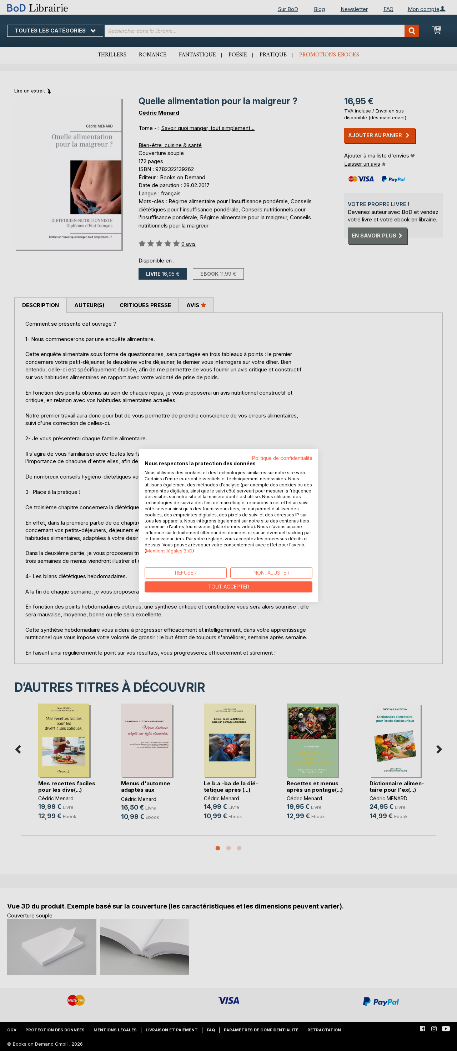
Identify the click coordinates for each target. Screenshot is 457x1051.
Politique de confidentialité (282, 458)
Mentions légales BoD (169, 550)
